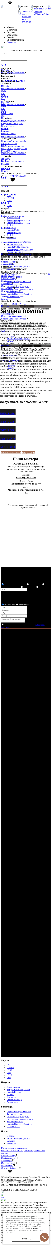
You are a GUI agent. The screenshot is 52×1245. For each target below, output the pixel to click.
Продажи (5, 168)
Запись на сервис (15, 284)
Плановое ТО (13, 1126)
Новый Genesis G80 (10, 587)
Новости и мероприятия (12, 161)
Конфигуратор (8, 121)
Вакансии (11, 42)
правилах (35, 1228)
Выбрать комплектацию (12, 216)
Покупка (5, 1082)
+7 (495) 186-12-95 (26, 477)
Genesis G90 (29, 587)
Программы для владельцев (20, 289)
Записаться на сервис (11, 452)
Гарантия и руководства (18, 286)
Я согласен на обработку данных (19, 624)
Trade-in (10, 235)
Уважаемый (9, 604)
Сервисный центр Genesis (19, 281)
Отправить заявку (9, 630)
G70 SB (10, 198)
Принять (26, 1239)
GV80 (9, 205)
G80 (9, 203)
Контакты (5, 228)
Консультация (28, 452)
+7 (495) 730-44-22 (13, 9)
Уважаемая (23, 604)
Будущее (5, 163)
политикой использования (29, 1226)
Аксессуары (6, 136)
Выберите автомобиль (15, 584)
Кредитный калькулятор (12, 123)
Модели (5, 1060)
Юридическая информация (14, 1148)
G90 (9, 208)
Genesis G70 (35, 584)
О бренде (5, 158)
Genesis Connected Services (19, 294)
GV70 (9, 200)
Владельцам (7, 1107)
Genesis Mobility (8, 133)
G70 (9, 195)
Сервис (4, 171)
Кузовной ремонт (9, 151)
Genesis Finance (8, 126)
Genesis (4, 1131)
